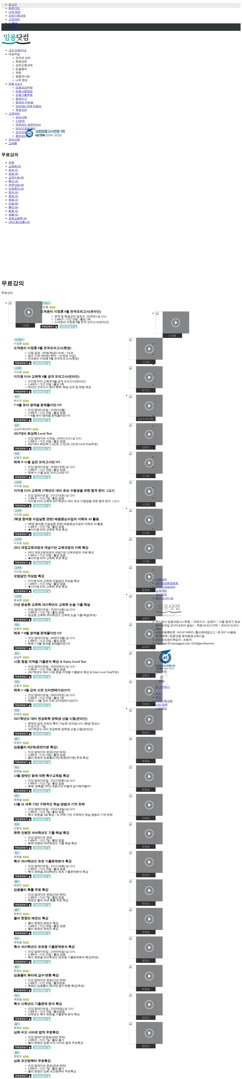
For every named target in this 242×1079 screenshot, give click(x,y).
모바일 (13, 26)
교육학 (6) (15, 166)
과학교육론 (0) (18, 218)
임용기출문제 (24, 95)
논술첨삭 (21, 68)
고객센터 (14, 19)
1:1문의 (13, 23)
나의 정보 (15, 11)
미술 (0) (13, 203)
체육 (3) (13, 199)
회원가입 (14, 8)
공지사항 (21, 117)
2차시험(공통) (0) (19, 222)
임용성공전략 (24, 87)
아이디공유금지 (165, 586)
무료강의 (21, 109)
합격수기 (21, 98)
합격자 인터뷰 (24, 102)
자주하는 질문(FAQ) (28, 124)
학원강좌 (21, 61)
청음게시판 (23, 76)
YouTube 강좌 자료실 (28, 106)
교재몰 (13, 143)
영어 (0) (13, 192)
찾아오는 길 (23, 135)
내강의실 (14, 54)
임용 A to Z (15, 83)
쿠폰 (18, 72)
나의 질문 (162, 704)
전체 (11, 162)
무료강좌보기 (48, 326)
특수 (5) (13, 181)
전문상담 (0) (16, 184)
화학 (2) (13, 211)
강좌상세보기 (67, 326)
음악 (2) (13, 196)
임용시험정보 (24, 91)
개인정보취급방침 (167, 583)
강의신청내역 (17, 15)
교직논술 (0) (16, 177)
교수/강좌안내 (17, 50)
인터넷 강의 (23, 57)
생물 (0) (13, 214)
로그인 (13, 4)
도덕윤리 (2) (16, 188)
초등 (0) (13, 173)
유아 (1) (13, 170)
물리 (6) (13, 207)
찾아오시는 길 (164, 598)
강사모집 (21, 132)
